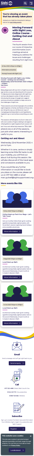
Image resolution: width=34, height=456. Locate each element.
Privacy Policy (15, 445)
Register (13, 429)
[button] (31, 3)
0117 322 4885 (9, 388)
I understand (30, 436)
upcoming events (15, 22)
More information (10, 232)
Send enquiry (15, 363)
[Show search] (25, 3)
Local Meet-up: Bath (9, 262)
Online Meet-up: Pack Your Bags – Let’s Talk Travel (16, 215)
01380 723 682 (14, 396)
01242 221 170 (11, 392)
